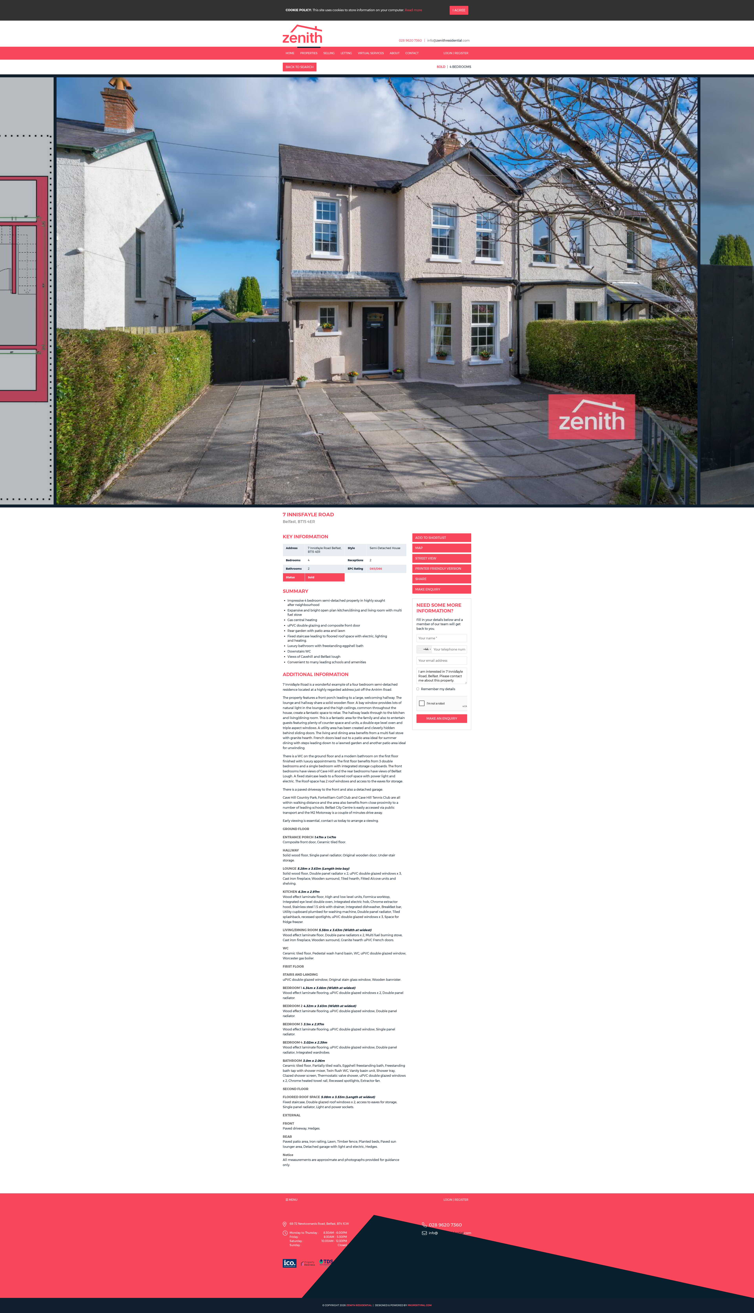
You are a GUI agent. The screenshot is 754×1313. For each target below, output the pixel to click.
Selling (329, 53)
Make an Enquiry (441, 718)
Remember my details (438, 689)
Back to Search (300, 67)
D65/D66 (376, 568)
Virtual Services (371, 53)
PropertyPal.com (420, 1305)
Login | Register (456, 53)
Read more (413, 10)
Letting (346, 53)
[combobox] (424, 649)
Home (290, 53)
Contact (412, 53)
